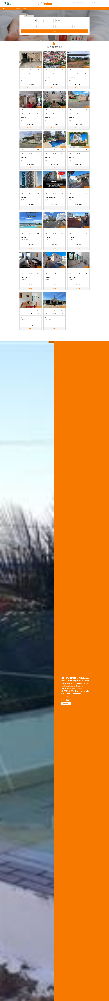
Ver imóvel (29, 87)
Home (4, 8)
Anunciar (18, 8)
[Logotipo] (10, 3)
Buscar (54, 31)
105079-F (41, 4)
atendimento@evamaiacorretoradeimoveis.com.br (49, 2)
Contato (24, 8)
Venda (10, 8)
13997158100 (48, 4)
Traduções (102, 8)
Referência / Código (29, 15)
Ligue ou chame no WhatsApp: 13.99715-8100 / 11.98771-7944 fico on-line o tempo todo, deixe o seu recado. (80, 2)
